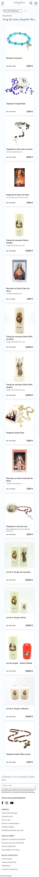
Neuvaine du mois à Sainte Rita (13, 843)
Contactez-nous (7, 816)
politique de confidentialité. (28, 792)
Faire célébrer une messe (11, 850)
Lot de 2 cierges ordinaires (17, 708)
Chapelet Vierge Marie (15, 104)
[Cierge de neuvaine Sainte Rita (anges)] (19, 367)
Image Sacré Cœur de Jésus (17, 195)
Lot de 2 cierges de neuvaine (18, 572)
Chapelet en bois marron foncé (19, 149)
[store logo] (19, 2)
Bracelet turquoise (14, 58)
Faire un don (6, 820)
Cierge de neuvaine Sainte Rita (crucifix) (19, 337)
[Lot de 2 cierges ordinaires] (19, 691)
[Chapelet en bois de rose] (19, 509)
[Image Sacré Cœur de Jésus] (19, 177)
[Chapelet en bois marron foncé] (19, 131)
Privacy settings (6, 876)
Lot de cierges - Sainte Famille (19, 663)
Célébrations (6, 866)
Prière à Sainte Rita (8, 846)
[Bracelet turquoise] (19, 40)
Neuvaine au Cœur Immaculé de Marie (19, 479)
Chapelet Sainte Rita (15, 433)
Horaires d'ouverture (9, 862)
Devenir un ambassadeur (10, 823)
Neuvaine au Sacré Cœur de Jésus (18, 289)
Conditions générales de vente (13, 830)
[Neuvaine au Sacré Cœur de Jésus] (19, 271)
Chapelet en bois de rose (16, 526)
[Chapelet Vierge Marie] (19, 86)
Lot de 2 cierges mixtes (16, 617)
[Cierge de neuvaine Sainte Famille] (19, 222)
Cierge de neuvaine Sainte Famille (17, 241)
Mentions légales (8, 827)
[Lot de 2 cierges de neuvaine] (19, 554)
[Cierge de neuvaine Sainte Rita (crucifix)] (19, 319)
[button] (12, 10)
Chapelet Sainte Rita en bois (18, 754)
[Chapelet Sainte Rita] (19, 415)
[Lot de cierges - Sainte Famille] (19, 645)
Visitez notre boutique (9, 813)
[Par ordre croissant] (25, 11)
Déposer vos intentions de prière (13, 839)
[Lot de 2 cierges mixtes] (19, 600)
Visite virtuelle (7, 859)
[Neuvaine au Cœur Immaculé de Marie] (19, 461)
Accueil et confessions (10, 869)
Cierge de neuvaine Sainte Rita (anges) (19, 385)
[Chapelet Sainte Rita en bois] (19, 736)
